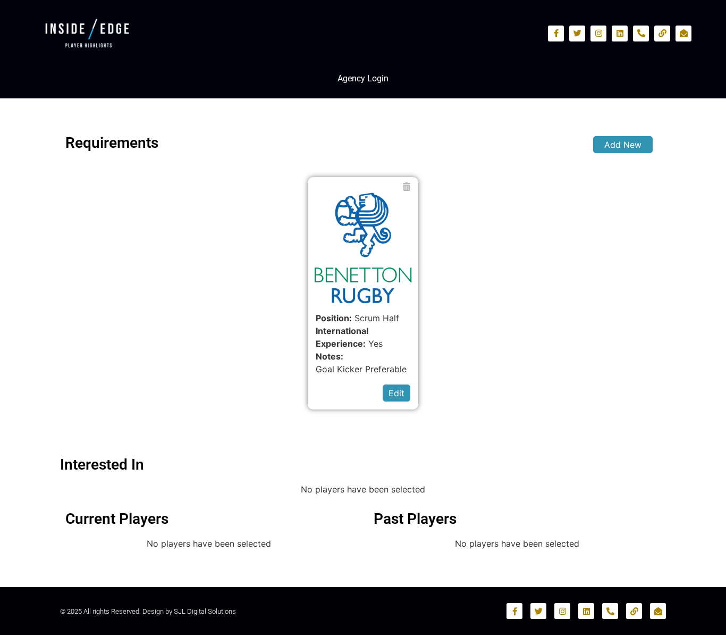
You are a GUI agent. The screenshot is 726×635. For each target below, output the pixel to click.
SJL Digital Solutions (205, 611)
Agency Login (363, 78)
